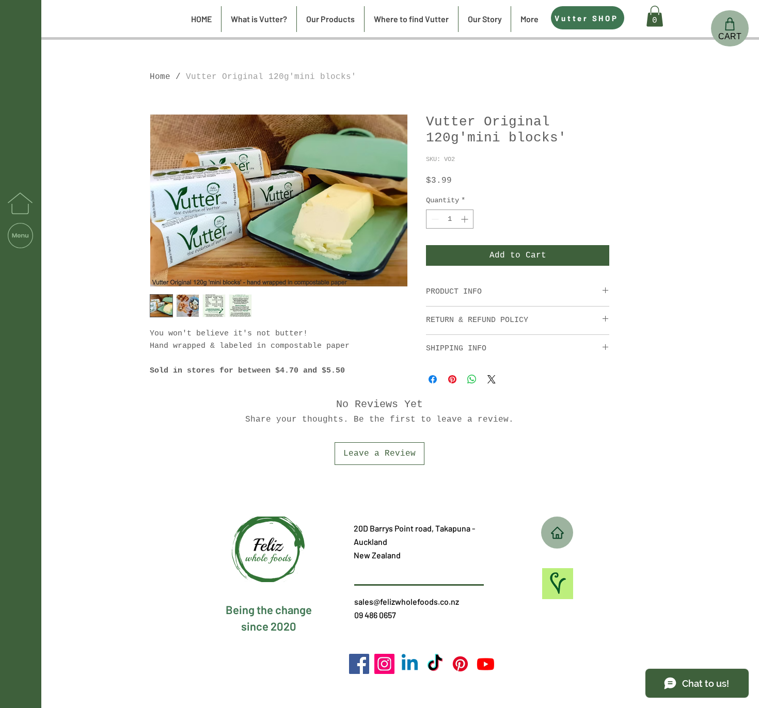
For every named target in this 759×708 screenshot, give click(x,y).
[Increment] (465, 219)
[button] (20, 235)
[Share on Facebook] (432, 379)
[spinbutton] (449, 219)
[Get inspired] (557, 583)
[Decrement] (434, 219)
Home (160, 77)
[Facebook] (359, 664)
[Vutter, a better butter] (460, 664)
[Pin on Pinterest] (452, 379)
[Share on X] (491, 379)
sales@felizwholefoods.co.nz (406, 601)
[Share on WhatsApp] (472, 379)
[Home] (557, 533)
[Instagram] (384, 664)
